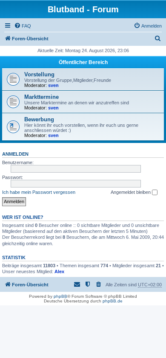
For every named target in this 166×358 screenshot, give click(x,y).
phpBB (60, 296)
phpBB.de (113, 301)
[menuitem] (22, 26)
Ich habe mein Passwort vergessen (38, 192)
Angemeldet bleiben (131, 192)
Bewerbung (39, 119)
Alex (59, 271)
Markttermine (41, 97)
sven (53, 85)
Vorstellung (39, 74)
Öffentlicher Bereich (83, 62)
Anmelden (15, 154)
